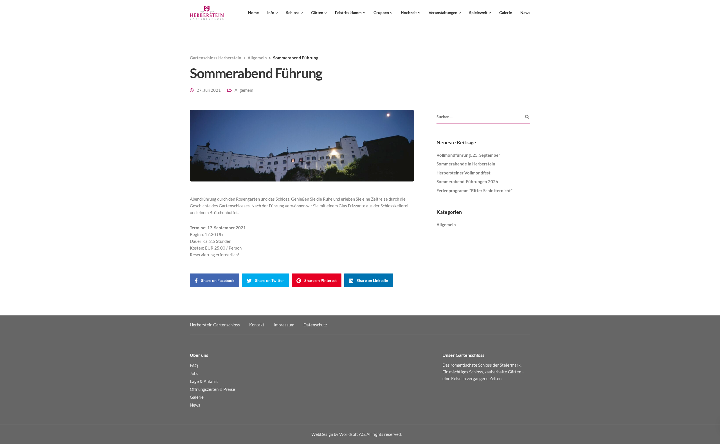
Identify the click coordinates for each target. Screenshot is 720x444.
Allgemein (244, 90)
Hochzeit (409, 12)
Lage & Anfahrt (204, 381)
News (525, 12)
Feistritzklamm (348, 12)
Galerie (505, 12)
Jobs (194, 373)
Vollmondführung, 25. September (468, 155)
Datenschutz (315, 324)
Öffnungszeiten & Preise (212, 389)
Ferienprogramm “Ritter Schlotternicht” (474, 190)
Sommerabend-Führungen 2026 (467, 181)
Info (270, 12)
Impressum (284, 324)
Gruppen (381, 12)
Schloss (292, 12)
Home (253, 12)
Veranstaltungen (443, 12)
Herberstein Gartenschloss (215, 324)
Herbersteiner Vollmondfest (463, 172)
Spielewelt (478, 12)
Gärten (317, 12)
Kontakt (256, 324)
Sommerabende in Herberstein (465, 163)
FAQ (194, 365)
